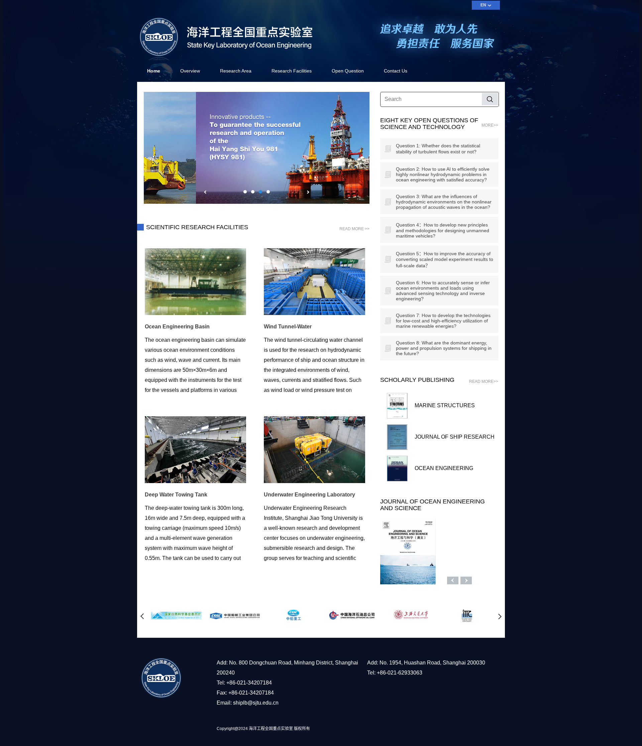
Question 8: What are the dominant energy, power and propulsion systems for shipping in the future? (444, 348)
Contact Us (395, 70)
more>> (489, 125)
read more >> (354, 229)
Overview (190, 70)
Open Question (348, 70)
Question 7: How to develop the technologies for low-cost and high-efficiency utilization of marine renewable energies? (443, 321)
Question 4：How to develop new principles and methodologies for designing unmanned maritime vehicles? (442, 230)
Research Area (235, 70)
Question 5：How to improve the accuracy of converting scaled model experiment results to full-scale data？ (444, 259)
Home (153, 70)
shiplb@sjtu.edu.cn (256, 703)
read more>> (483, 381)
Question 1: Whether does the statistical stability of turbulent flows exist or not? (438, 148)
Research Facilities (292, 70)
